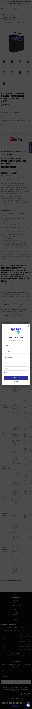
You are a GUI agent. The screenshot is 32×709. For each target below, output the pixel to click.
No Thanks (16, 381)
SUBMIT (16, 377)
